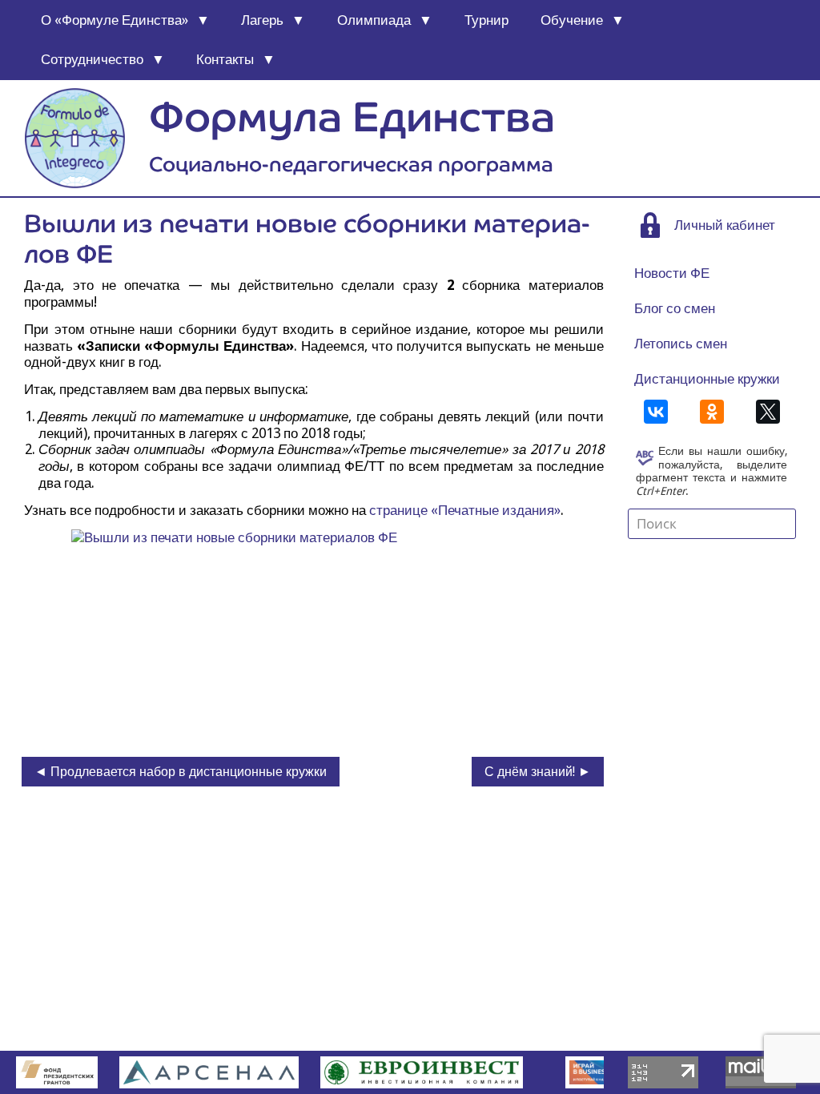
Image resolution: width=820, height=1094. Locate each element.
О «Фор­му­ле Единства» (114, 20)
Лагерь (262, 20)
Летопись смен (680, 344)
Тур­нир (486, 20)
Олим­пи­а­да (374, 20)
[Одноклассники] (712, 412)
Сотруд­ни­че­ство (92, 59)
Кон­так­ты (225, 59)
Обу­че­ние (572, 20)
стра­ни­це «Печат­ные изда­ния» (465, 510)
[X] (768, 412)
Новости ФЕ (671, 273)
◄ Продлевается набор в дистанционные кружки (180, 771)
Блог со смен (674, 308)
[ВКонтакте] (656, 412)
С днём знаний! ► (537, 771)
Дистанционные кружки (707, 379)
